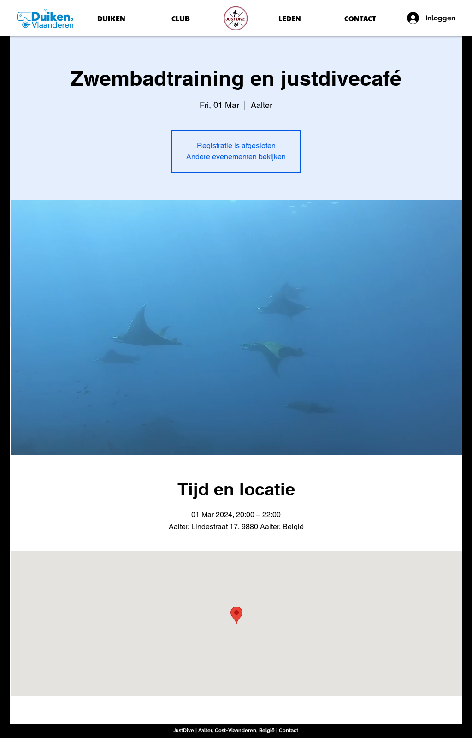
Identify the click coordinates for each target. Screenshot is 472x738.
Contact (288, 730)
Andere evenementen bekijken (236, 156)
